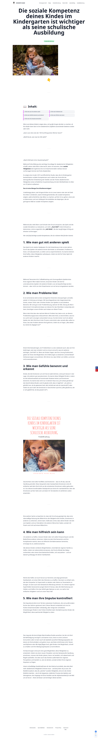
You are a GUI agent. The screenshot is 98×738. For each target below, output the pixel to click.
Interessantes (33, 727)
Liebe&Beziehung (80, 3)
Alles (66, 729)
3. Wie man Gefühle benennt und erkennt (34, 115)
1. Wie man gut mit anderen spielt (32, 111)
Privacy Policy (58, 727)
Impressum (65, 727)
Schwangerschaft (43, 3)
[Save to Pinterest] (96, 370)
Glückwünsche (50, 727)
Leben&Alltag (72, 3)
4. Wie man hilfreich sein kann (57, 115)
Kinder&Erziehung (57, 3)
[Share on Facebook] (96, 367)
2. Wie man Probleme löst (56, 111)
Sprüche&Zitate (41, 727)
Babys (49, 3)
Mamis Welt (65, 3)
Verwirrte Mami (20, 3)
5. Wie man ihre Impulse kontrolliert (32, 118)
